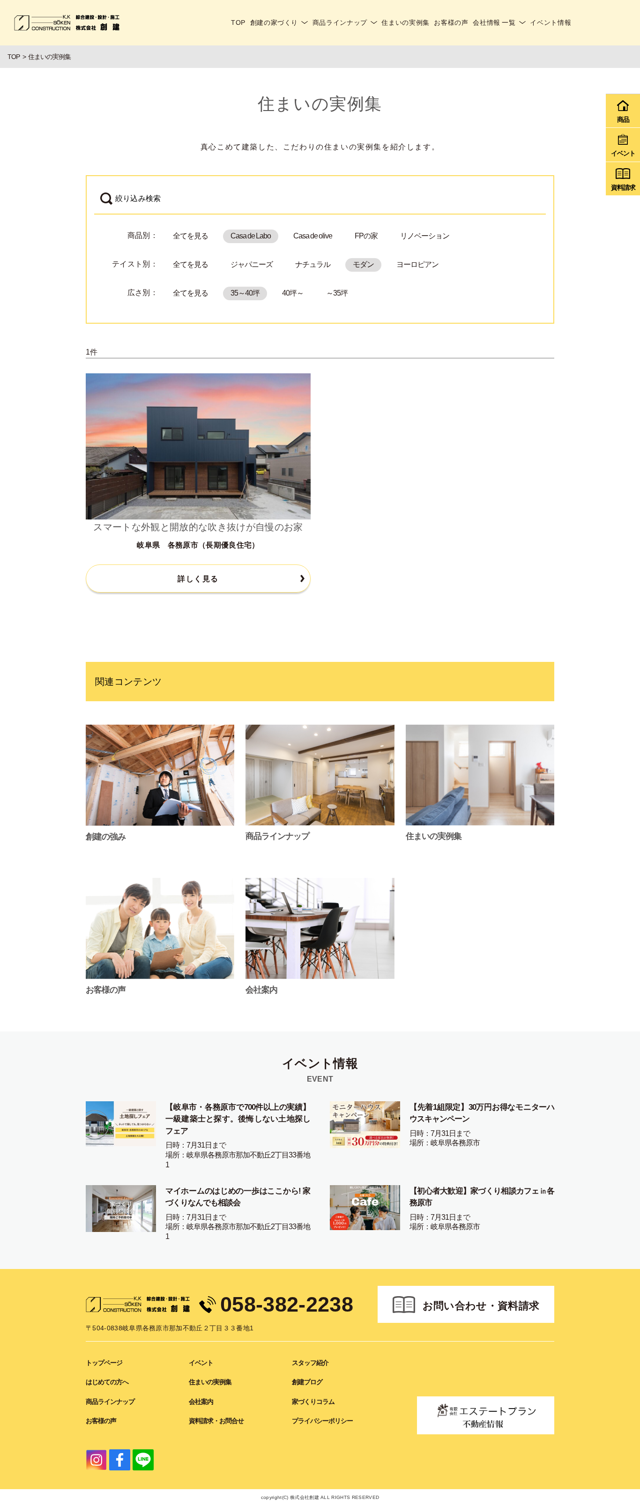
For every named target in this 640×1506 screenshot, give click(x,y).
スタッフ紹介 (310, 1362)
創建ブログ (307, 1382)
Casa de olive (312, 236)
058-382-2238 (286, 1304)
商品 (623, 119)
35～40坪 (245, 293)
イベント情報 (550, 22)
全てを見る (190, 236)
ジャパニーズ (252, 264)
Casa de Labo (251, 236)
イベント (201, 1362)
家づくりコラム (313, 1401)
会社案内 (201, 1401)
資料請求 (623, 187)
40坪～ (293, 293)
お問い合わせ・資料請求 (481, 1306)
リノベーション (424, 236)
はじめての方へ (107, 1382)
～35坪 (337, 293)
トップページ (104, 1362)
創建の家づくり (274, 22)
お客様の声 (451, 22)
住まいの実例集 (405, 22)
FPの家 (366, 236)
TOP (238, 22)
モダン (363, 264)
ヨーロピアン (417, 264)
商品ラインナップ (340, 22)
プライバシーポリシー (322, 1420)
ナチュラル (312, 264)
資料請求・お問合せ (216, 1420)
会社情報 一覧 (494, 22)
